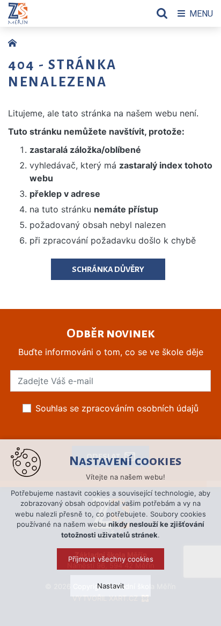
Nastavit (110, 585)
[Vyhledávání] (162, 13)
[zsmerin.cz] (15, 42)
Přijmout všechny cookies (110, 559)
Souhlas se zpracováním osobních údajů (116, 408)
